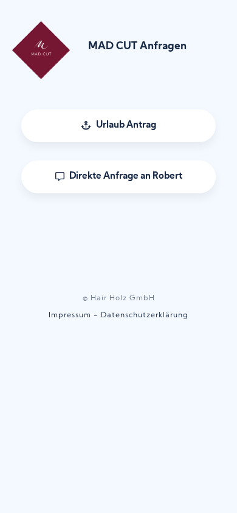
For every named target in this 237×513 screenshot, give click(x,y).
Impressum (70, 315)
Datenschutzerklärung (144, 315)
